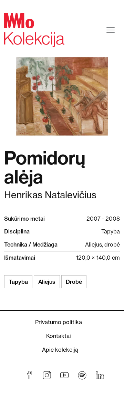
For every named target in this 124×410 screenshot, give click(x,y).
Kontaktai (58, 335)
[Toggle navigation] (110, 30)
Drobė (74, 281)
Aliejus (46, 281)
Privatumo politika (58, 322)
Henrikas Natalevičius (50, 195)
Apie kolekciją (60, 349)
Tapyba (18, 281)
